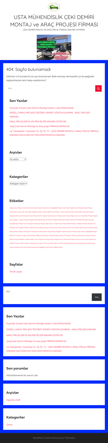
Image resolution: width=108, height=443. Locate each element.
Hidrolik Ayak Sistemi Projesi (88, 227)
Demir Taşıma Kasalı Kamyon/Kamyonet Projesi (54, 216)
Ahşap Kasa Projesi (15, 208)
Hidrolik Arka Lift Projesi (70, 227)
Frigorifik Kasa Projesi (16, 223)
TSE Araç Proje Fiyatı (50, 243)
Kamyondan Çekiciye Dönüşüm (19, 231)
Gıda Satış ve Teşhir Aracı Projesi (56, 223)
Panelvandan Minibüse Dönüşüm (38, 235)
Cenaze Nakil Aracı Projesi (50, 212)
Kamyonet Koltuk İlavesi (39, 231)
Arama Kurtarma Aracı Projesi (32, 208)
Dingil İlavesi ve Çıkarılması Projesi (81, 216)
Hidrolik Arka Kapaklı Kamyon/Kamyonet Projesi (46, 227)
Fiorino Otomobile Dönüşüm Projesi (82, 220)
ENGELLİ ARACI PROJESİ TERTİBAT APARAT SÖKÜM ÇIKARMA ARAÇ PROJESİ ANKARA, (51, 329)
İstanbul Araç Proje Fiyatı (22, 247)
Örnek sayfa (15, 271)
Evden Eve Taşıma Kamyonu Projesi (58, 220)
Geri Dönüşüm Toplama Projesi (34, 223)
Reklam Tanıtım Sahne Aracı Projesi (31, 239)
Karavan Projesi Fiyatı (73, 231)
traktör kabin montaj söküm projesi (31, 243)
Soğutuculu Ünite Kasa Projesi (65, 239)
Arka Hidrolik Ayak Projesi (83, 208)
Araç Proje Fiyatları (68, 208)
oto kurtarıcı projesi (19, 235)
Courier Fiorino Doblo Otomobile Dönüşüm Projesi (76, 212)
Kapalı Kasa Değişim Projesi (57, 231)
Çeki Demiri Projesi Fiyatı (66, 243)
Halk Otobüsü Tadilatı (74, 223)
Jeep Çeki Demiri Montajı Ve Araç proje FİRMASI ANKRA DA (39, 126)
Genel (9, 424)
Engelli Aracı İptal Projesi (37, 220)
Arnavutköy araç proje (16, 212)
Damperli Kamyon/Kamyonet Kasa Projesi (23, 216)
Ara (8, 291)
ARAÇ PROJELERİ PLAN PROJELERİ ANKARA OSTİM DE (37, 121)
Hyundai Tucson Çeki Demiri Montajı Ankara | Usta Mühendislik (41, 108)
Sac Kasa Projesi (48, 239)
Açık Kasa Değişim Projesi (33, 212)
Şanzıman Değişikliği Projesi (40, 247)
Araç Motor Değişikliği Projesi (52, 208)
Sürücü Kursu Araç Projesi (84, 239)
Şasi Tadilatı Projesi (56, 247)
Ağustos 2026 (13, 400)
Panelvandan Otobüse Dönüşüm (60, 235)
